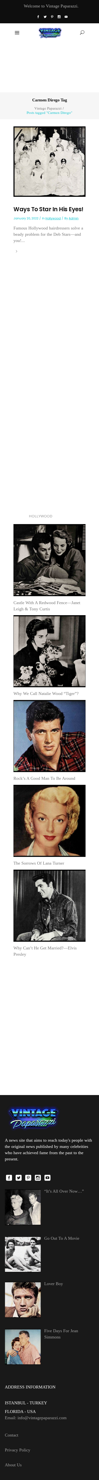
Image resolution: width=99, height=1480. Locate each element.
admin (74, 218)
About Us (13, 1464)
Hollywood (53, 218)
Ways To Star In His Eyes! (48, 209)
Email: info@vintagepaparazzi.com (36, 1417)
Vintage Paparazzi (48, 108)
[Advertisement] (49, 67)
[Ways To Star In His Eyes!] (49, 161)
